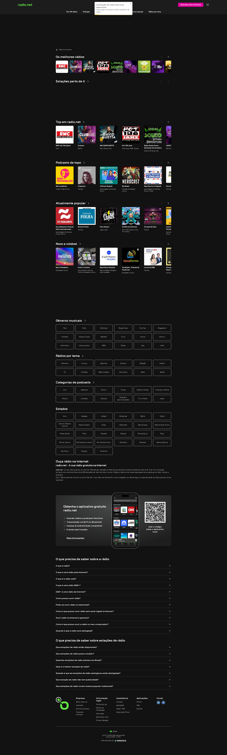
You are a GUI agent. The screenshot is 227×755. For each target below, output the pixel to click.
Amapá (103, 416)
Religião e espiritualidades (123, 399)
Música (65, 398)
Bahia (143, 416)
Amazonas (123, 416)
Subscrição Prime (122, 712)
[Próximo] (168, 121)
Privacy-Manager (102, 720)
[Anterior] (161, 121)
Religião (143, 363)
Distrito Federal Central (65, 425)
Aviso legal (100, 713)
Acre (65, 416)
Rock (84, 328)
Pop (64, 328)
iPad (138, 705)
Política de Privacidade (100, 709)
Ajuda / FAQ (120, 709)
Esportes (103, 363)
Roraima (143, 442)
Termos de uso (101, 704)
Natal (143, 372)
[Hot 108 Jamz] (103, 67)
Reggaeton (162, 328)
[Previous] (161, 56)
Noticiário (65, 363)
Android (139, 709)
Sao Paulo (65, 451)
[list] (113, 67)
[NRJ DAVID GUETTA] (89, 67)
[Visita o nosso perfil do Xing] (163, 702)
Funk (123, 337)
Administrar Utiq (102, 717)
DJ (65, 372)
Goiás (104, 425)
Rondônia (123, 442)
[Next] (168, 56)
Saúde (162, 372)
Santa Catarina (162, 442)
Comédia (84, 372)
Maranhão (123, 425)
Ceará (162, 416)
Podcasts (86, 12)
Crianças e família (162, 390)
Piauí (162, 434)
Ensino (103, 390)
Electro (162, 337)
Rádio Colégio (104, 372)
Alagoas (84, 416)
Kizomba (65, 337)
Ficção (123, 390)
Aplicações (120, 705)
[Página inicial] (57, 50)
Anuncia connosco (82, 709)
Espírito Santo (84, 425)
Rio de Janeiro (64, 442)
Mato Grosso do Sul (162, 425)
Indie (162, 345)
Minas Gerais (65, 434)
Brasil (115, 731)
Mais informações (75, 538)
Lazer (162, 398)
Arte (64, 390)
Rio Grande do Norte (84, 442)
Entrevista (123, 372)
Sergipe (84, 451)
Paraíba (104, 434)
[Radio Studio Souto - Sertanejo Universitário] (117, 67)
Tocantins (103, 451)
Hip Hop (143, 328)
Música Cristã (84, 337)
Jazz (142, 345)
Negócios (84, 390)
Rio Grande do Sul (104, 442)
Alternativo (65, 345)
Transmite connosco (79, 713)
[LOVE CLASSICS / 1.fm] (130, 67)
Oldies (123, 345)
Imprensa (79, 705)
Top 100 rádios (71, 12)
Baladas (104, 337)
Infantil (162, 363)
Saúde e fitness (142, 390)
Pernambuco (143, 434)
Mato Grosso (143, 425)
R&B (103, 345)
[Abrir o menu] (207, 4)
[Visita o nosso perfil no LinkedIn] (158, 702)
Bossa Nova (123, 328)
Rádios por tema (155, 12)
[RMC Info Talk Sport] (62, 67)
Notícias (104, 398)
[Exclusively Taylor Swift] (144, 67)
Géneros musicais (136, 12)
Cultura (84, 363)
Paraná (123, 434)
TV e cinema (142, 398)
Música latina (84, 345)
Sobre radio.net (81, 702)
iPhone (139, 702)
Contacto (119, 702)
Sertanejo (103, 328)
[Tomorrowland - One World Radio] (158, 67)
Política (123, 363)
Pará (84, 434)
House (142, 337)
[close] (131, 6)
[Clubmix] (76, 67)
